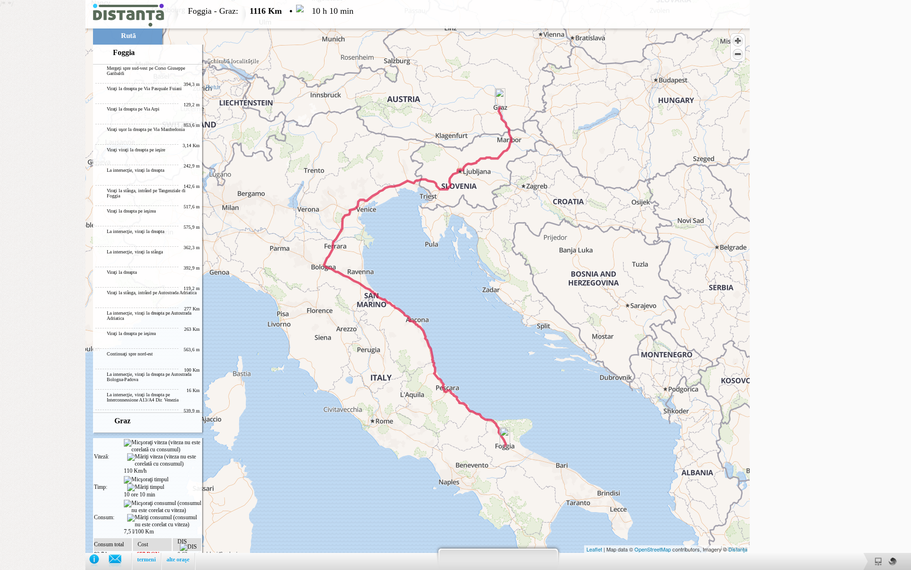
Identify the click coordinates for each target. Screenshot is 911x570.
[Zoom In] (738, 41)
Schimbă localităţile (233, 60)
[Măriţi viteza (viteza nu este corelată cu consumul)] (164, 460)
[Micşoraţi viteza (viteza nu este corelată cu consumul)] (162, 446)
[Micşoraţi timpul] (146, 480)
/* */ (176, 285)
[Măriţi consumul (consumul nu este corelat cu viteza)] (164, 521)
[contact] (120, 561)
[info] (99, 561)
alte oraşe (178, 559)
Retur (213, 87)
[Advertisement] (42, 142)
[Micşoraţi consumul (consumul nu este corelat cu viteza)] (162, 507)
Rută (128, 35)
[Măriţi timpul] (145, 487)
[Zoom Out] (738, 54)
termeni (146, 559)
